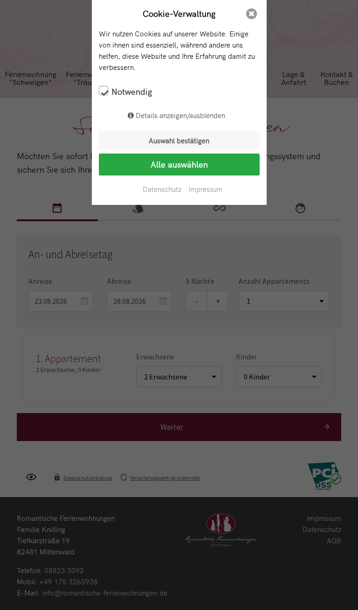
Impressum (205, 189)
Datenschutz (162, 189)
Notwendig (131, 91)
